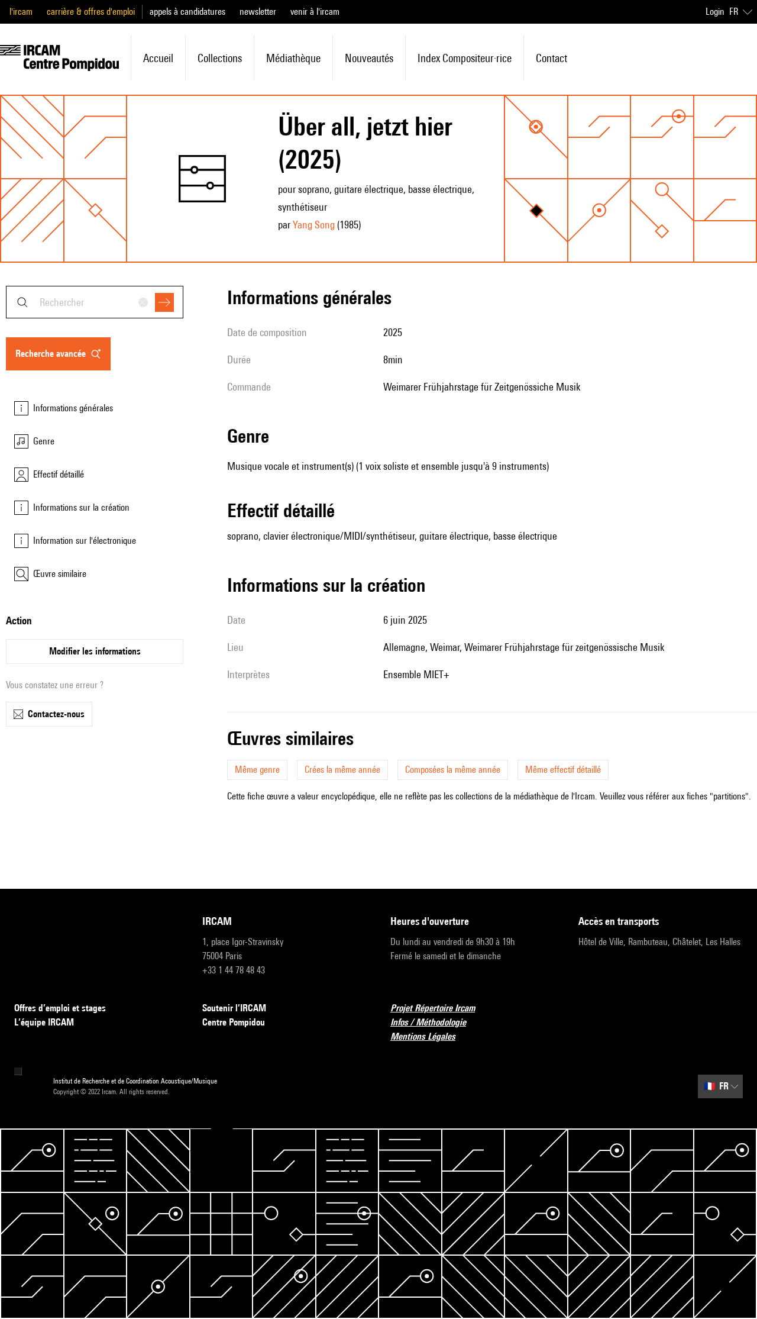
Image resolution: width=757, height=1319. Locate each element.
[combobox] (94, 302)
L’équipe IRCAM (44, 1022)
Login (715, 11)
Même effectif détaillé (563, 769)
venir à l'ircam (314, 11)
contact (551, 58)
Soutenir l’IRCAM (234, 1008)
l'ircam (21, 11)
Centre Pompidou (233, 1022)
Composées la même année (452, 769)
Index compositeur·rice (465, 58)
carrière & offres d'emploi (91, 11)
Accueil (158, 58)
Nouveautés (369, 58)
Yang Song (314, 224)
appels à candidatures (187, 11)
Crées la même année (342, 769)
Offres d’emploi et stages (60, 1008)
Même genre (257, 769)
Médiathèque (293, 58)
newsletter (258, 11)
